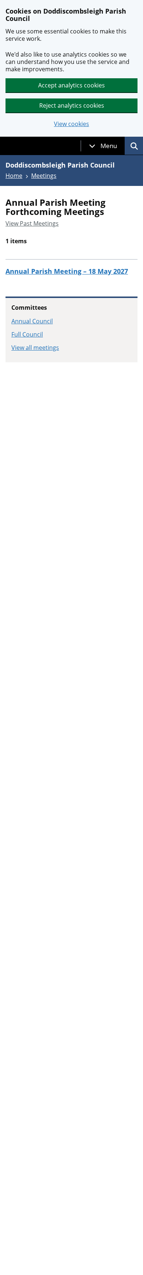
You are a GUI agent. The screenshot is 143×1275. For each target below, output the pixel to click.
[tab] (103, 146)
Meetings (43, 176)
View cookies (71, 124)
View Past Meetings (32, 223)
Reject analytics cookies (71, 105)
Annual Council (32, 321)
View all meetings (35, 348)
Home (14, 176)
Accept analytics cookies (71, 85)
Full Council (27, 334)
